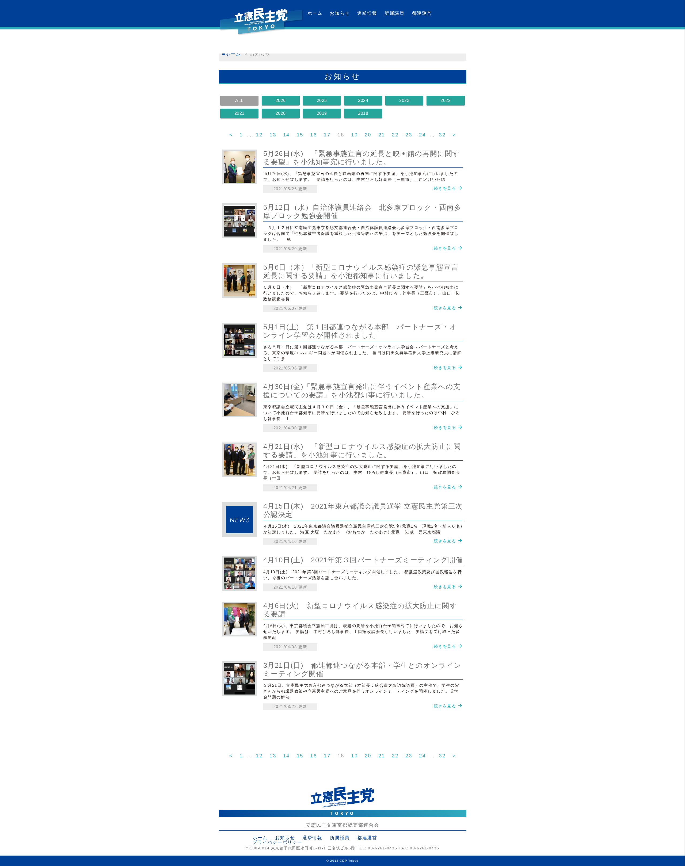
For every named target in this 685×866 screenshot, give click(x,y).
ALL (239, 100)
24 (422, 135)
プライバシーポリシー (277, 842)
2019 (322, 113)
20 (368, 135)
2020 (281, 113)
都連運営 (422, 13)
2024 (363, 100)
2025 (322, 100)
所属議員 (394, 13)
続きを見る (445, 188)
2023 (404, 100)
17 (327, 135)
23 (408, 135)
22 (395, 135)
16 (313, 135)
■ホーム (231, 53)
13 (272, 135)
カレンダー (319, 40)
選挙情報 (367, 13)
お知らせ (339, 13)
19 (354, 135)
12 (259, 135)
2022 (445, 100)
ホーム (314, 13)
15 (300, 135)
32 (442, 135)
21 (381, 135)
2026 (281, 100)
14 (286, 135)
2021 (239, 113)
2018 (363, 113)
